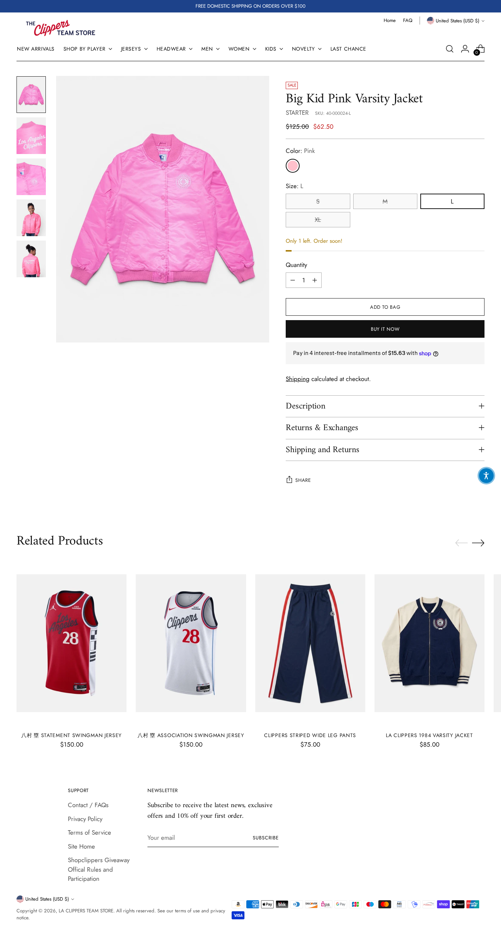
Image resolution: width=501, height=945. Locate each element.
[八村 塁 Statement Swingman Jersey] (72, 643)
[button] (486, 475)
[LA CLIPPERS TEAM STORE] (61, 28)
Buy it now (385, 329)
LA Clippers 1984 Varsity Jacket (429, 735)
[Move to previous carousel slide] (461, 543)
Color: (300, 150)
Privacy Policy (85, 818)
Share (303, 480)
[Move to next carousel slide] (478, 542)
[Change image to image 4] (31, 217)
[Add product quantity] (314, 280)
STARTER (297, 112)
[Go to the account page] (465, 48)
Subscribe (266, 837)
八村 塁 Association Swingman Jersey (191, 735)
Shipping (298, 378)
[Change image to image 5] (31, 259)
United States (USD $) (457, 20)
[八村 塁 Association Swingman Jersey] (191, 643)
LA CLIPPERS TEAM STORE (86, 910)
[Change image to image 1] (31, 94)
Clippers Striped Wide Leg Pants (310, 735)
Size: (294, 186)
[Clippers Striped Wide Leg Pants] (310, 643)
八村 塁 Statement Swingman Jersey (71, 735)
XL (318, 219)
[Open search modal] (449, 48)
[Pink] (293, 166)
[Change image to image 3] (31, 176)
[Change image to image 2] (31, 135)
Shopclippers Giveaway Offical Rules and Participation (98, 869)
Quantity (296, 264)
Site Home (81, 846)
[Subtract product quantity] (292, 280)
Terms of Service (89, 832)
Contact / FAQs (88, 805)
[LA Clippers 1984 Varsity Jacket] (429, 643)
